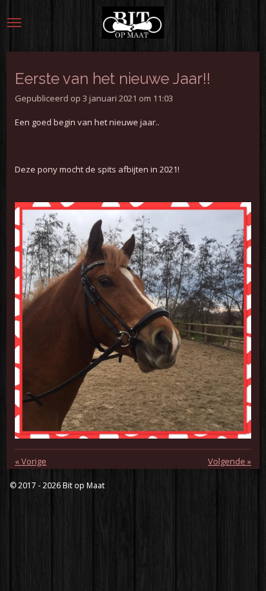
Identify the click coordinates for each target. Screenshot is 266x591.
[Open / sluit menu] (14, 22)
